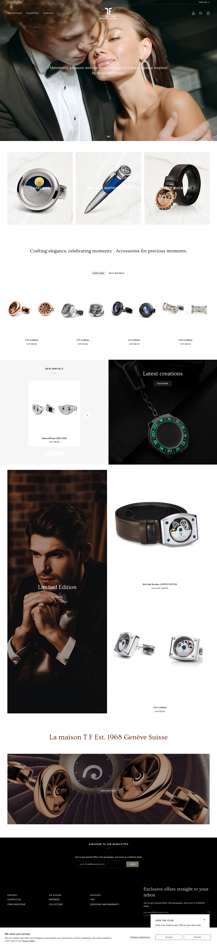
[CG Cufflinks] (134, 309)
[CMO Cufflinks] (185, 309)
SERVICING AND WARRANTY (104, 904)
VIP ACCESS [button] (55, 895)
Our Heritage (108, 791)
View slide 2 (49, 453)
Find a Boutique (14, 2)
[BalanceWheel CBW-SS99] (54, 409)
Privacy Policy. (29, 940)
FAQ (92, 899)
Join (132, 864)
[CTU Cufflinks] (31, 309)
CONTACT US (14, 899)
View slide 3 (51, 453)
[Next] (87, 415)
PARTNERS (54, 899)
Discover (162, 383)
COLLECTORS (56, 904)
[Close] (206, 918)
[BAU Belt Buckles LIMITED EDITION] (160, 525)
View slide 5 (55, 453)
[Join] (207, 912)
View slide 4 (53, 453)
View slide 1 (47, 453)
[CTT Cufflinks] (83, 309)
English (203, 2)
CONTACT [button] (12, 895)
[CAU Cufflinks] (160, 648)
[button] (15, 13)
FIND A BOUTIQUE (16, 904)
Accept (168, 937)
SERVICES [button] (95, 895)
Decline (197, 937)
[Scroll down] (108, 136)
